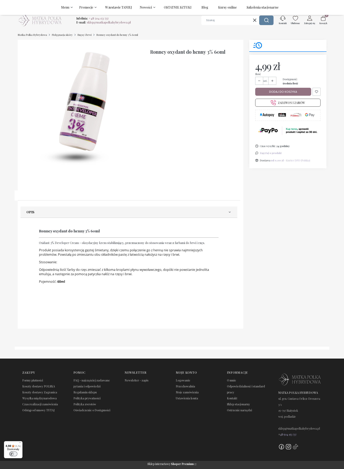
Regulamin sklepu (85, 392)
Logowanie (183, 380)
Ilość (258, 74)
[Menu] (20, 443)
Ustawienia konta (187, 398)
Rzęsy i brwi (84, 34)
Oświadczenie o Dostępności (91, 410)
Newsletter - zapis (137, 380)
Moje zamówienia (187, 392)
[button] (266, 20)
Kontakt (232, 398)
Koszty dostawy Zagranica (39, 392)
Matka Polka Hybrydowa (32, 34)
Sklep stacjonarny (238, 404)
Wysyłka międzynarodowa (39, 398)
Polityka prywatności (87, 398)
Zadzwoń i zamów (291, 103)
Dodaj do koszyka (283, 92)
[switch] (13, 453)
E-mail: (103, 22)
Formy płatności (32, 380)
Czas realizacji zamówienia (40, 404)
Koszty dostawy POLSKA (38, 386)
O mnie (231, 380)
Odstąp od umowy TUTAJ (38, 410)
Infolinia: (92, 18)
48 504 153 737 (288, 434)
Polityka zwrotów (84, 404)
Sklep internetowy (171, 464)
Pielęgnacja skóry (62, 34)
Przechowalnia (185, 386)
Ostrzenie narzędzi (239, 410)
